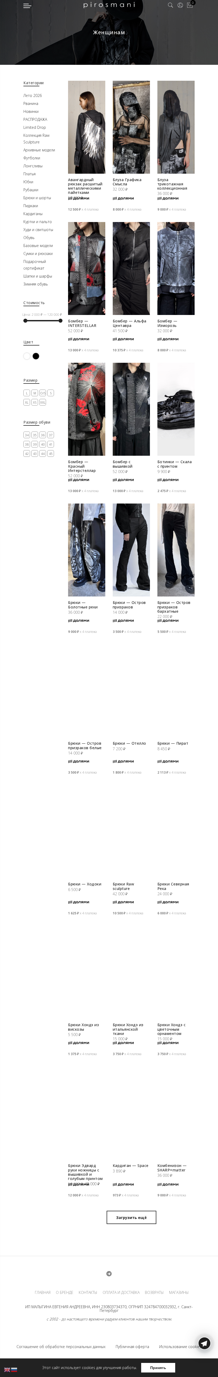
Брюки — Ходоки (84, 883)
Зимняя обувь (35, 284)
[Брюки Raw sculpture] (131, 831)
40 (43, 444)
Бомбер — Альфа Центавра (129, 323)
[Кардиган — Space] (131, 1113)
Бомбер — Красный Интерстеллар (82, 466)
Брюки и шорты (37, 197)
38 (27, 444)
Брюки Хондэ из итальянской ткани (128, 1029)
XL (26, 402)
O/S (42, 393)
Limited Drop (34, 127)
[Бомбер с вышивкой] (131, 409)
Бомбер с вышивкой (123, 463)
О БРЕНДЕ (64, 1292)
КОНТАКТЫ (88, 1292)
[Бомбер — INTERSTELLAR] (86, 268)
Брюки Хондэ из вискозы (83, 1026)
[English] (7, 1369)
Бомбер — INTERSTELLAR (82, 323)
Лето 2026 (32, 95)
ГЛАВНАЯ (43, 1292)
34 (27, 435)
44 (43, 453)
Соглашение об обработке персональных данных (61, 1346)
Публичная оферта (132, 1346)
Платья (29, 173)
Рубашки (30, 189)
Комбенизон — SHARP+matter (172, 1167)
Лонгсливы (33, 165)
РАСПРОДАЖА (35, 119)
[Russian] (14, 1369)
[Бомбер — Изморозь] (176, 268)
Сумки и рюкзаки (38, 253)
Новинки (31, 111)
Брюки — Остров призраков (129, 604)
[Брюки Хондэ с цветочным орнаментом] (176, 972)
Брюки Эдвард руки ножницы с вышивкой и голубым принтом (85, 1172)
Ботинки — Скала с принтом (174, 463)
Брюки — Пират (172, 743)
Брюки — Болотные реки (83, 604)
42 (27, 453)
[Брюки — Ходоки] (86, 831)
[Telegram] (204, 1364)
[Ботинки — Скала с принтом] (176, 409)
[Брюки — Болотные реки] (86, 550)
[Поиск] (170, 5)
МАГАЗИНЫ (179, 1292)
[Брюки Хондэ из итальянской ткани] (131, 972)
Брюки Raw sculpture (123, 886)
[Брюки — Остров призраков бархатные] (176, 550)
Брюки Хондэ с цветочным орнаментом (171, 1029)
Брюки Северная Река (173, 886)
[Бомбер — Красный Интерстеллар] (86, 409)
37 (51, 435)
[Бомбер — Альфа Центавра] (131, 268)
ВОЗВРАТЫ (154, 1292)
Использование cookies (180, 1346)
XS (34, 402)
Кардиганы (33, 213)
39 (35, 444)
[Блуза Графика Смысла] (131, 127)
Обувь (29, 237)
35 (35, 435)
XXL (42, 402)
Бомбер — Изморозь (167, 323)
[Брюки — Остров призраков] (131, 550)
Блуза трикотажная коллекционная (172, 184)
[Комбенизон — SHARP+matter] (176, 1113)
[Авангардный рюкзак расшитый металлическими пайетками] (86, 127)
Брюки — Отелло (129, 743)
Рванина (30, 103)
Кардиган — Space (131, 1165)
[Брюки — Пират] (176, 690)
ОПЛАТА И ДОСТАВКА (121, 1292)
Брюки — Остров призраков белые (85, 745)
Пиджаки (30, 205)
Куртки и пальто (37, 221)
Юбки (28, 181)
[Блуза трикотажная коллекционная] (176, 127)
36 (43, 435)
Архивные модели (39, 149)
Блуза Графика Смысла (127, 181)
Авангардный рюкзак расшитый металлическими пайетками (85, 186)
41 (51, 444)
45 (51, 453)
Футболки (31, 157)
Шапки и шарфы (37, 276)
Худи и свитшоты (38, 229)
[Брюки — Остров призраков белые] (86, 690)
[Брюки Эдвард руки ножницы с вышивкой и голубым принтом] (86, 1113)
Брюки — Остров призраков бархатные (174, 606)
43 (35, 453)
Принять (158, 1368)
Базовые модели (38, 245)
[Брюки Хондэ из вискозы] (86, 972)
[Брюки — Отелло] (131, 690)
